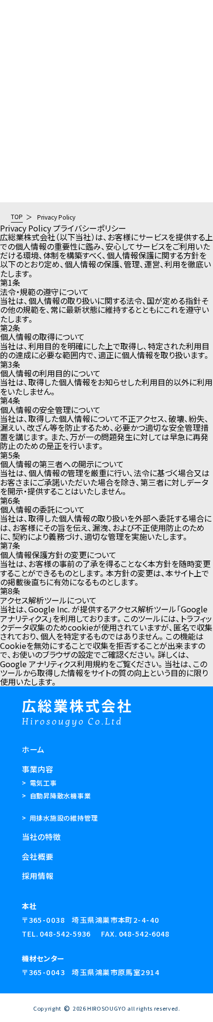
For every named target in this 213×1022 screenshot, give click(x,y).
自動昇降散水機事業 (56, 795)
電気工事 (39, 783)
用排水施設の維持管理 (60, 818)
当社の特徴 (19, 23)
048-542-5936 (65, 933)
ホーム (33, 749)
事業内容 (16, 13)
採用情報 (16, 41)
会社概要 (16, 32)
